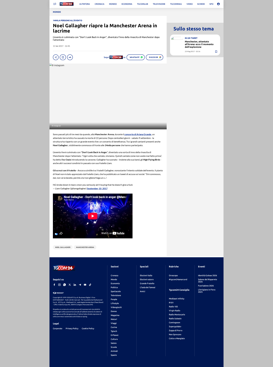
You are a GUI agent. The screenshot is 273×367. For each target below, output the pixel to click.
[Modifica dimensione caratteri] (70, 57)
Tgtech (114, 331)
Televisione (116, 295)
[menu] (54, 4)
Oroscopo (173, 275)
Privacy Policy (72, 328)
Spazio (114, 355)
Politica (114, 287)
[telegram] (79, 284)
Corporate (57, 328)
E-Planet (114, 335)
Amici (142, 291)
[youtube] (85, 284)
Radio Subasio (175, 318)
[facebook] (54, 284)
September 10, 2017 (97, 188)
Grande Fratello (147, 283)
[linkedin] (74, 284)
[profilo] (218, 4)
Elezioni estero (147, 279)
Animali (114, 351)
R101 (171, 302)
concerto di (137, 134)
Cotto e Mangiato (177, 338)
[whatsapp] (64, 284)
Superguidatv (175, 326)
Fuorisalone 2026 (206, 286)
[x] (69, 284)
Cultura (114, 339)
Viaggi (114, 323)
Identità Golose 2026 (207, 275)
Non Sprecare (175, 334)
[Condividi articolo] (56, 57)
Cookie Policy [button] (88, 328)
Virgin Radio (174, 310)
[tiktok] (90, 284)
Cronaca (114, 275)
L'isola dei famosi (147, 287)
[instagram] (59, 284)
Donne (114, 311)
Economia (115, 283)
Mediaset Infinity (176, 298)
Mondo (114, 279)
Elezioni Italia (146, 275)
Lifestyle (115, 303)
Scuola (114, 347)
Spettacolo (116, 291)
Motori (114, 319)
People (114, 299)
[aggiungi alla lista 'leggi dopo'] (63, 57)
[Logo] (67, 4)
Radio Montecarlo (177, 314)
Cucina (114, 327)
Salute (114, 343)
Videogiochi (116, 307)
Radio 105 (173, 306)
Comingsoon (174, 322)
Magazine (115, 315)
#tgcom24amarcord (178, 279)
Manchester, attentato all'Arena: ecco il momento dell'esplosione (199, 44)
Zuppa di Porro (175, 330)
